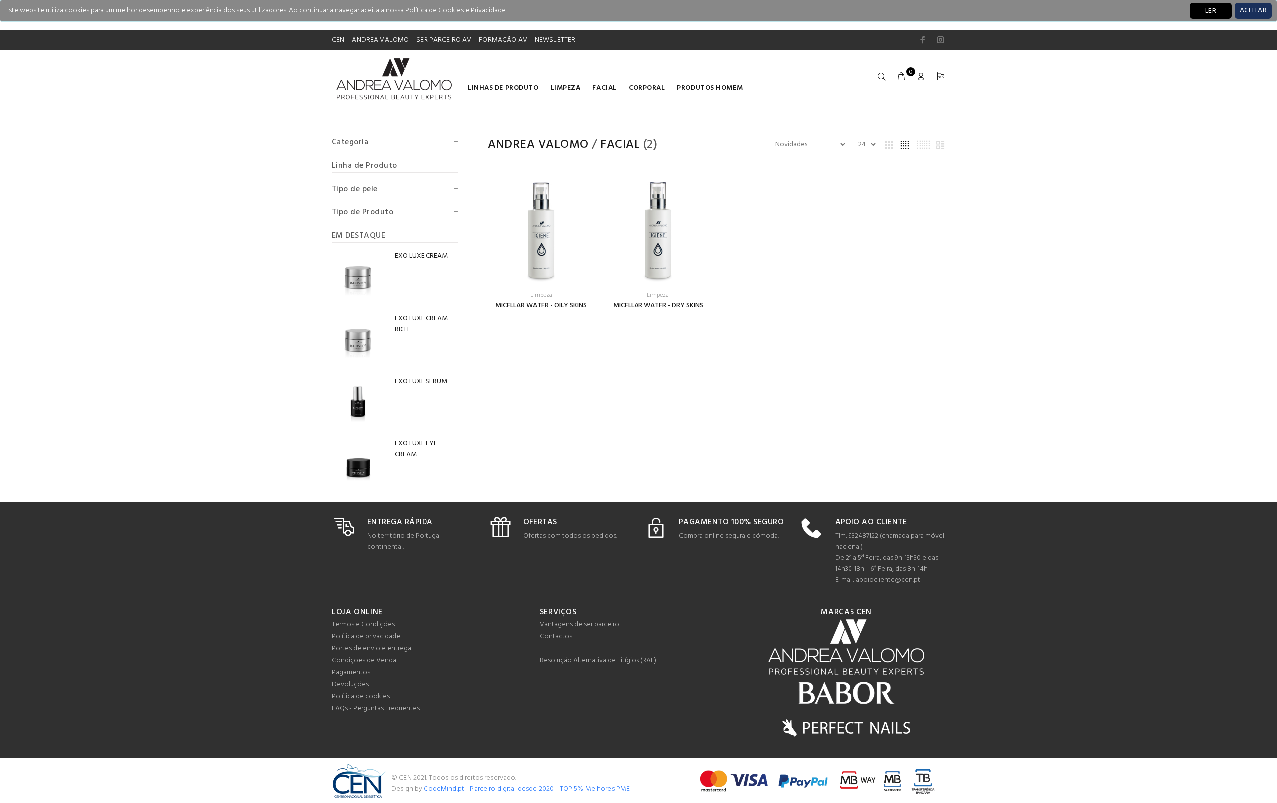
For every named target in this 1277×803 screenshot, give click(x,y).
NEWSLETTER (555, 40)
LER (1210, 11)
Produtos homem (710, 88)
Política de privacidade (366, 636)
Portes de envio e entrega (371, 648)
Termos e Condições (363, 624)
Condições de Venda (364, 660)
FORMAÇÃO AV (503, 40)
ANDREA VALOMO (380, 40)
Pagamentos (351, 672)
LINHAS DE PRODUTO (503, 88)
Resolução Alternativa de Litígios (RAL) (598, 660)
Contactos (556, 636)
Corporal (647, 88)
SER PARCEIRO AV (443, 40)
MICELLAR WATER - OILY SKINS (541, 305)
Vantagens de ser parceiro (579, 624)
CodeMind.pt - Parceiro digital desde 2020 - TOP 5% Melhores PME (527, 789)
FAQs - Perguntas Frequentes (376, 708)
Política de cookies (361, 696)
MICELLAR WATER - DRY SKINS (658, 305)
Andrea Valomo (538, 144)
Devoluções (350, 684)
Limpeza (566, 88)
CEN (338, 40)
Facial (604, 88)
